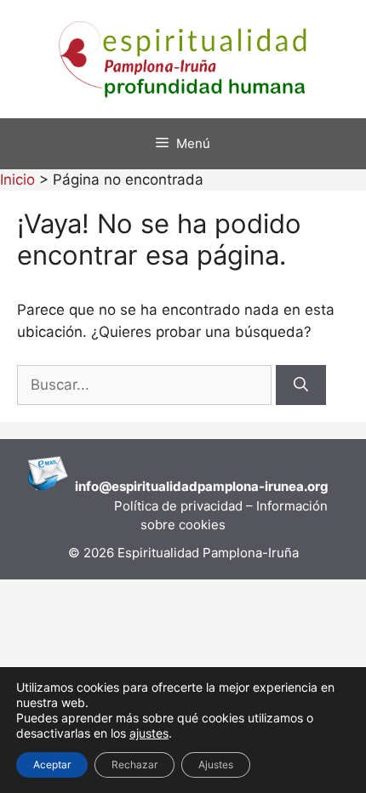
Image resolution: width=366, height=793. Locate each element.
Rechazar (134, 764)
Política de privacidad (180, 506)
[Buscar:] (146, 384)
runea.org (298, 486)
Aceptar (52, 764)
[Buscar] (301, 385)
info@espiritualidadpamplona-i (171, 486)
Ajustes (215, 764)
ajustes (149, 733)
